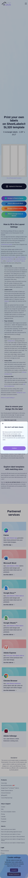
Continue (14, 448)
